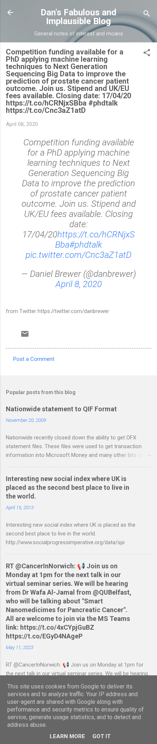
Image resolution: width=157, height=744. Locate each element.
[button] (146, 54)
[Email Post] (24, 336)
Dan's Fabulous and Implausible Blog (78, 16)
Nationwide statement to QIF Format (61, 409)
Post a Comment (33, 359)
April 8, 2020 (78, 284)
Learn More (67, 736)
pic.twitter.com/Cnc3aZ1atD (78, 255)
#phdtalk (85, 245)
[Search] (146, 15)
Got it (101, 736)
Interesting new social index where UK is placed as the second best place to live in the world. (67, 487)
